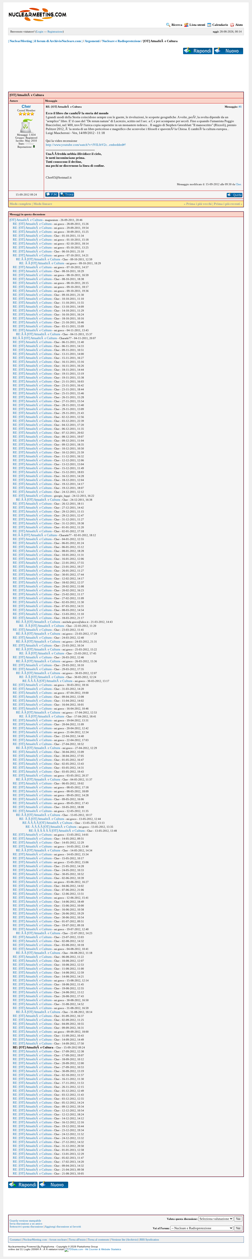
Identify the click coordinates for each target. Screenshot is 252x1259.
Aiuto (239, 25)
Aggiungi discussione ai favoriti (63, 1226)
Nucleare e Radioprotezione (121, 41)
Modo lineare (42, 204)
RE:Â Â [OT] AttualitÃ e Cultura (38, 259)
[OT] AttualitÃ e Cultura (26, 220)
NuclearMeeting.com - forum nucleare (45, 1239)
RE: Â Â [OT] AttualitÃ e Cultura (41, 263)
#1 (240, 106)
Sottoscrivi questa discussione (26, 1226)
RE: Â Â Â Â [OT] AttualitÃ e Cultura (51, 826)
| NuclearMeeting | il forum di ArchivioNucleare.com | (45, 41)
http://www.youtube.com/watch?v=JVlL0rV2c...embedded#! (86, 145)
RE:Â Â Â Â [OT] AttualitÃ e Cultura (47, 681)
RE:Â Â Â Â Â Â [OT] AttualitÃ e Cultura (57, 830)
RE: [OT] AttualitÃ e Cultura (32, 224)
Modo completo (20, 204)
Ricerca (177, 25)
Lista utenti (197, 25)
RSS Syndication (149, 1239)
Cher (26, 106)
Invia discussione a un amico (26, 1223)
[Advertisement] (126, 69)
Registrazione (55, 31)
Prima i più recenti (227, 204)
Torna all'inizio (77, 1239)
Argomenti (92, 41)
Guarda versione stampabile (25, 1220)
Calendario (220, 25)
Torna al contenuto (98, 1239)
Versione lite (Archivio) (124, 1239)
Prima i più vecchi (199, 204)
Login (39, 31)
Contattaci (15, 1239)
